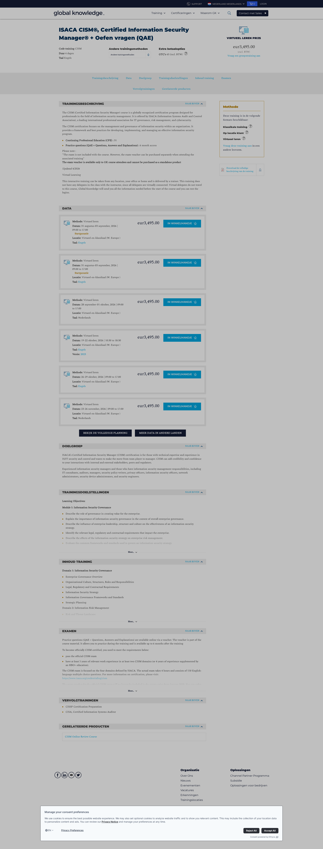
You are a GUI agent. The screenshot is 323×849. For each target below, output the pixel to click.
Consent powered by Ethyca (262, 837)
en (49, 830)
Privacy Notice (110, 821)
